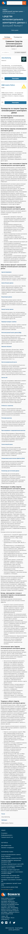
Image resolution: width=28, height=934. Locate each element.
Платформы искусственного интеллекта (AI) (11, 880)
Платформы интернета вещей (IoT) (10, 869)
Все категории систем (7, 889)
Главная (5, 9)
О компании (4, 833)
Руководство (18, 37)
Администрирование (6, 272)
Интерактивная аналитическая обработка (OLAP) (13, 458)
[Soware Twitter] (14, 923)
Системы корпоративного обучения (10, 877)
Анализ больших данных (7, 282)
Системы (7, 37)
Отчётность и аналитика (7, 405)
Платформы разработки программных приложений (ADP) (11, 861)
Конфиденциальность (6, 835)
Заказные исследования (7, 847)
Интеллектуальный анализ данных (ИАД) (11, 332)
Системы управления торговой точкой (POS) (11, 884)
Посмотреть (15, 78)
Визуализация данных (6, 296)
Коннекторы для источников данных (10, 470)
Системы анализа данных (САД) (9, 887)
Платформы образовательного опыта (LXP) (12, 864)
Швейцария (4, 820)
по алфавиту (5, 52)
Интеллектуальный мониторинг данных (13, 11)
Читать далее (14, 30)
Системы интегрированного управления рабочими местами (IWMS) (11, 866)
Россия (3, 813)
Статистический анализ (7, 444)
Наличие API (4, 377)
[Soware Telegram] (2, 923)
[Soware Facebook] (10, 923)
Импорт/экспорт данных (7, 309)
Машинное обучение (6, 346)
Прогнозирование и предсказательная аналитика (13, 430)
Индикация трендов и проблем (9, 321)
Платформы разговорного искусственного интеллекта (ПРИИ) (12, 872)
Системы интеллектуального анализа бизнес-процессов (11, 855)
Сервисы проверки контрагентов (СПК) (11, 858)
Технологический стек (7, 837)
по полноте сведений (20, 52)
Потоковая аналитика (6, 418)
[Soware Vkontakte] (6, 923)
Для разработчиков (6, 845)
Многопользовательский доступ (9, 362)
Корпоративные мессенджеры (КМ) (10, 875)
